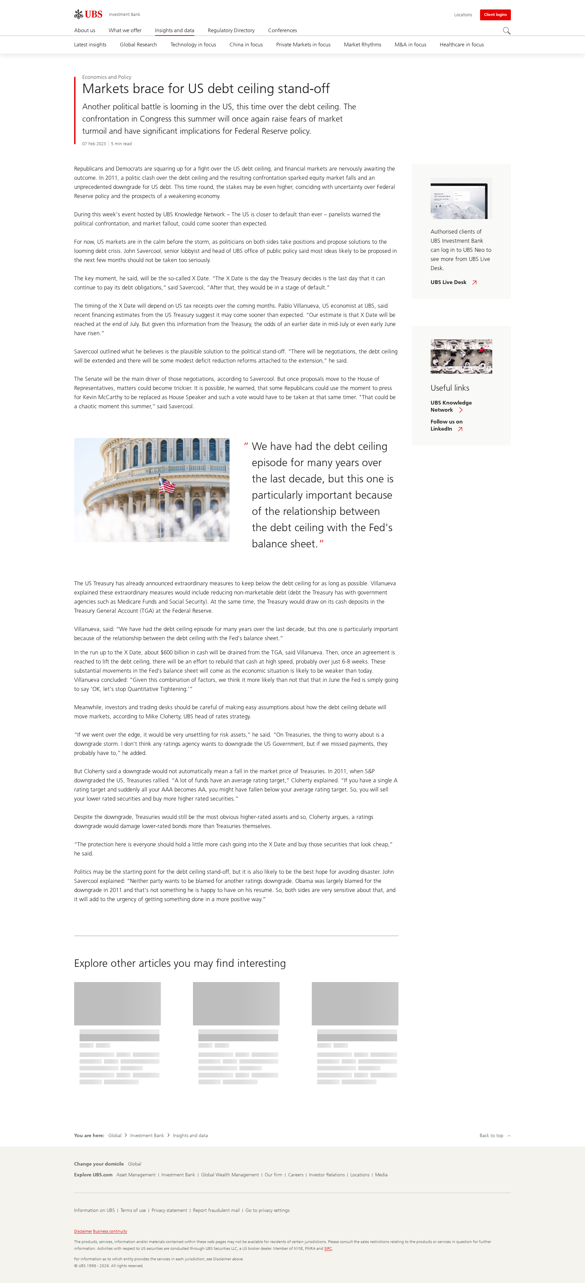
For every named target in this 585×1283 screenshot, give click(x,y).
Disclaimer (83, 1231)
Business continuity (110, 1231)
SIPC (328, 1248)
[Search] (507, 31)
